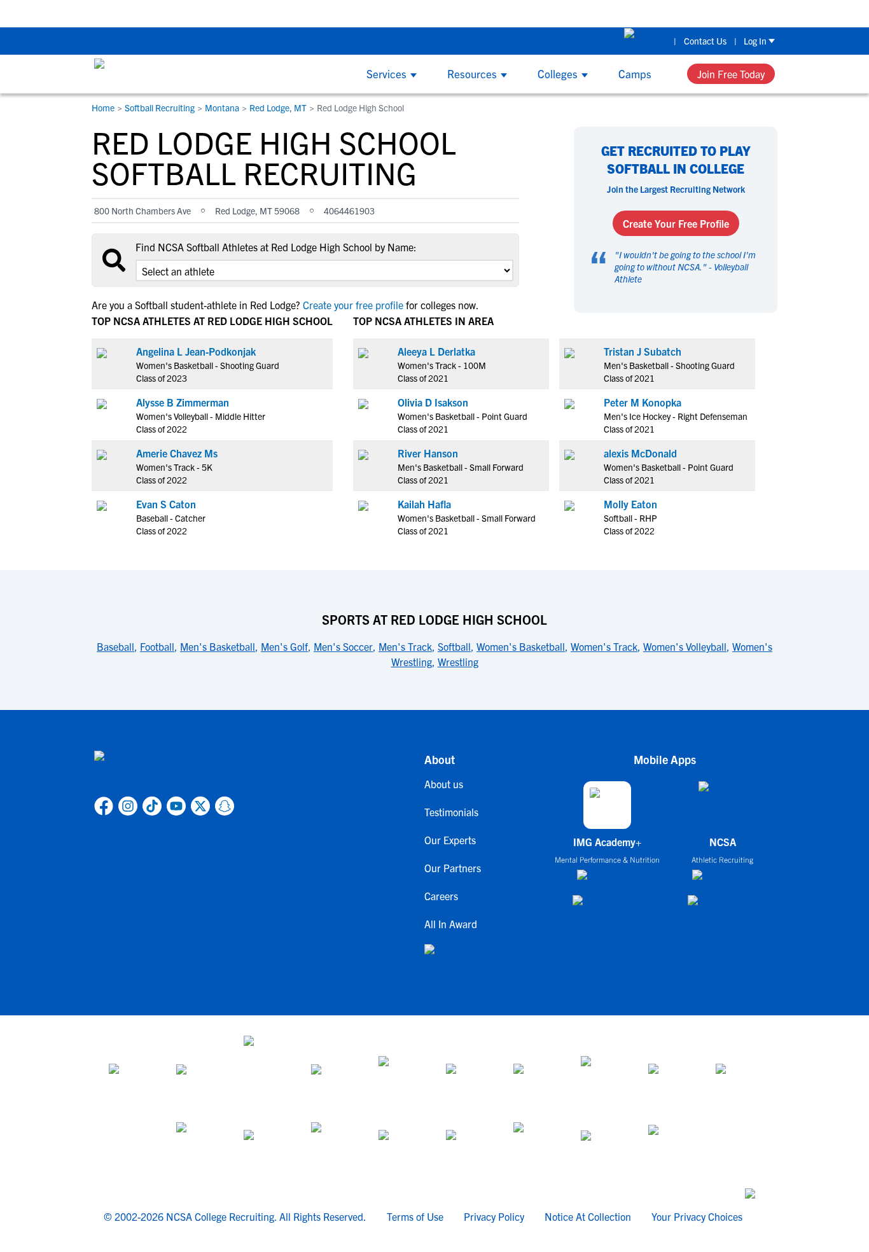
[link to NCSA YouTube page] (176, 806)
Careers (441, 895)
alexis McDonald (640, 453)
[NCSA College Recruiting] (142, 74)
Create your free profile (353, 304)
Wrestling (458, 661)
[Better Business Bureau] (535, 1145)
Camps (634, 73)
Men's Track (405, 646)
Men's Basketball (217, 646)
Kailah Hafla (424, 503)
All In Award (450, 923)
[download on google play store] (608, 906)
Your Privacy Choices (696, 1216)
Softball (454, 646)
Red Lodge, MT (278, 107)
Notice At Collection (588, 1216)
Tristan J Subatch (642, 351)
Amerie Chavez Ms (177, 453)
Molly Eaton (630, 503)
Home (103, 107)
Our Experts (450, 839)
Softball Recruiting (160, 107)
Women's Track (604, 646)
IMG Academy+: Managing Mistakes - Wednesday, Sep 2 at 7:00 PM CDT (672, 13)
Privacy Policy (494, 1216)
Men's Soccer (343, 646)
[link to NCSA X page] (200, 806)
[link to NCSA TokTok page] (152, 806)
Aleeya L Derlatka (436, 351)
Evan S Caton (166, 503)
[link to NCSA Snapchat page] (224, 806)
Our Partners (452, 867)
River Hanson (428, 453)
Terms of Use (415, 1216)
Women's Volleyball (684, 646)
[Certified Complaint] (670, 1145)
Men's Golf (284, 646)
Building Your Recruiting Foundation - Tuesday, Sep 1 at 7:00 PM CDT (353, 13)
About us (443, 783)
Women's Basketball (520, 646)
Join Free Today (731, 73)
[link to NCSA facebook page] (103, 806)
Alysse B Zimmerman (182, 402)
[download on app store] (607, 880)
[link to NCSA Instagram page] (127, 806)
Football (157, 646)
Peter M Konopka (642, 402)
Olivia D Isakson (433, 402)
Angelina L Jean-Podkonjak (196, 351)
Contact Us (705, 40)
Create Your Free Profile (676, 223)
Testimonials (451, 811)
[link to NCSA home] (164, 771)
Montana (222, 107)
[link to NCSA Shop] (645, 40)
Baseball (115, 646)
